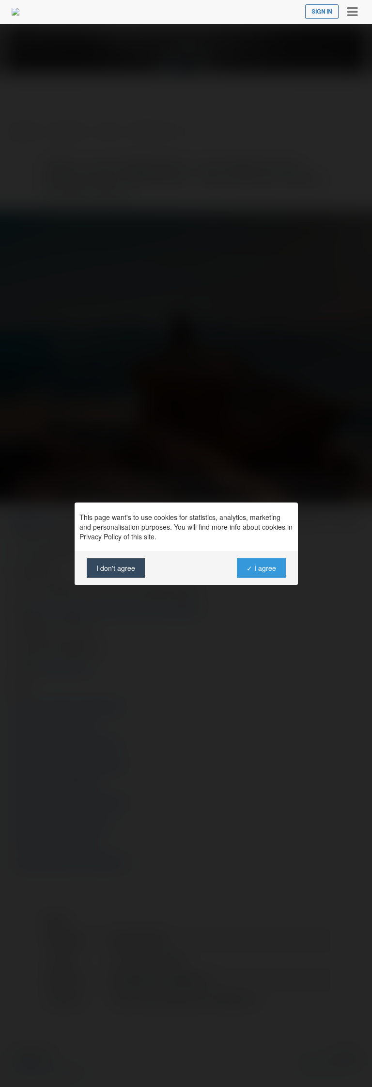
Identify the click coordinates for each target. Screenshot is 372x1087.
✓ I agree (261, 568)
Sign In (321, 11)
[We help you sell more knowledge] (15, 12)
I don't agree (115, 568)
